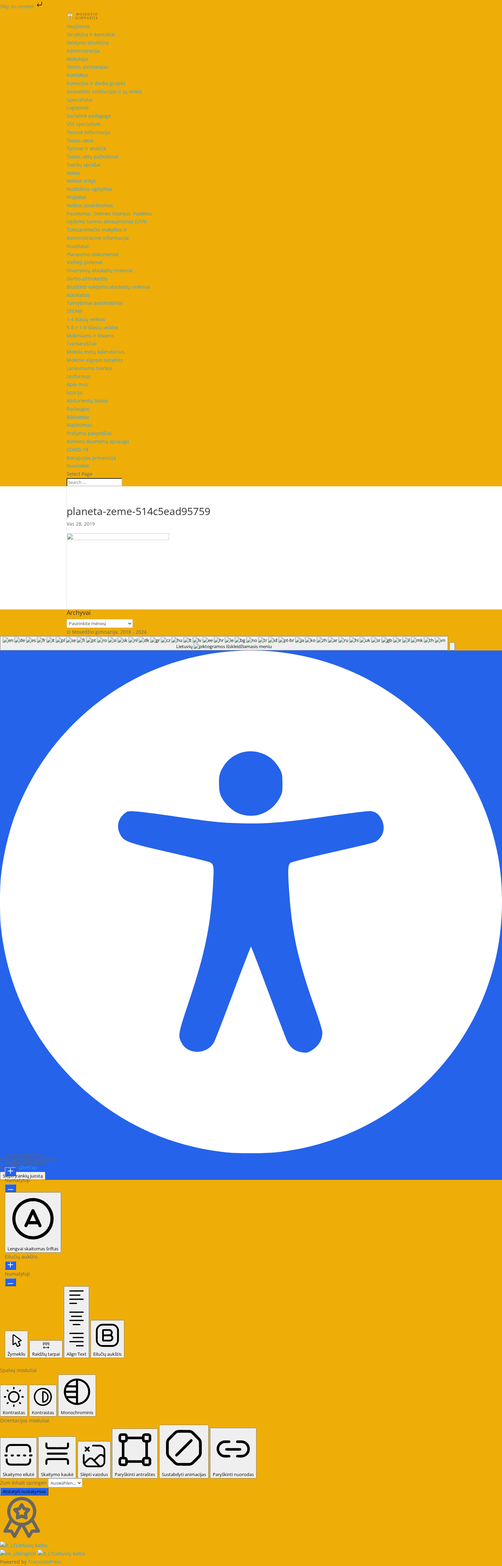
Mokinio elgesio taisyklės (95, 360)
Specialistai (80, 99)
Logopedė (78, 107)
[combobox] (224, 643)
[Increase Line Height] (10, 1265)
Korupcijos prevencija (91, 458)
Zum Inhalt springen (24, 1482)
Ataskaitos (78, 295)
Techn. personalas (88, 67)
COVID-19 (77, 449)
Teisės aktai (80, 140)
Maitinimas (79, 425)
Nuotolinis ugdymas (89, 189)
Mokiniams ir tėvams (90, 335)
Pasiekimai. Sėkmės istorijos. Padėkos (109, 213)
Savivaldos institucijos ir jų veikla (104, 91)
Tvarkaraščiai (82, 343)
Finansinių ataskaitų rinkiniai (100, 270)
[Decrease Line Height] (10, 1282)
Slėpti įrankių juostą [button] (23, 1176)
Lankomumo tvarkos (89, 368)
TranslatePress (45, 1561)
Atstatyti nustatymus (24, 1491)
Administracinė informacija (98, 238)
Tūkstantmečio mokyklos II (96, 229)
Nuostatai (78, 246)
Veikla (73, 173)
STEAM (74, 311)
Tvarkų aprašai (83, 164)
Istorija (74, 392)
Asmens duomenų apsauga (98, 441)
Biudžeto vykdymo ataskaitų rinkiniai (108, 287)
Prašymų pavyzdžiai (89, 433)
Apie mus (77, 384)
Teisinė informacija (88, 132)
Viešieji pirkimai (85, 262)
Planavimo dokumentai (93, 254)
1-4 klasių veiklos (86, 319)
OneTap (28, 1167)
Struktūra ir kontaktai (91, 34)
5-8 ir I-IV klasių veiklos (92, 327)
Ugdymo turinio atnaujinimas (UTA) (107, 221)
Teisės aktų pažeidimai (93, 156)
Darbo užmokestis (87, 278)
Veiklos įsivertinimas (90, 205)
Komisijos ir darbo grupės (96, 83)
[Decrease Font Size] (10, 1188)
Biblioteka (78, 417)
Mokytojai (77, 59)
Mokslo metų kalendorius (95, 351)
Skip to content (18, 6)
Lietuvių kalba (31, 1545)
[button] (452, 646)
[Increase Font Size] (10, 1171)
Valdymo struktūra (88, 42)
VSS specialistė (83, 124)
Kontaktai (77, 75)
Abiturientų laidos (87, 400)
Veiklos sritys (81, 180)
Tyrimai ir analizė (86, 148)
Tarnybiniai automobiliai (95, 303)
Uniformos (78, 376)
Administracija (83, 51)
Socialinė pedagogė (89, 116)
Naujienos (78, 26)
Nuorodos (78, 465)
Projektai (76, 197)
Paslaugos (78, 409)
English (28, 1553)
